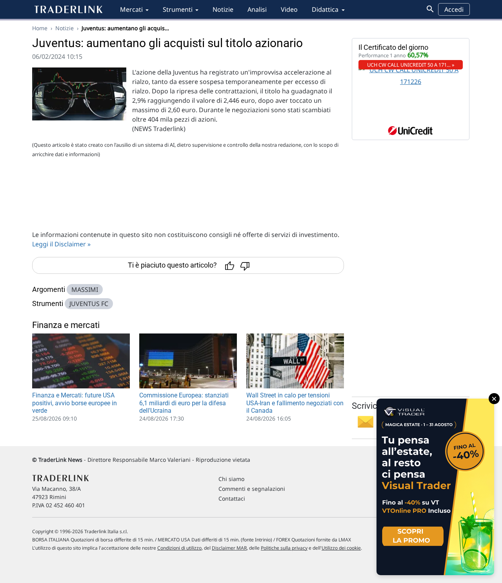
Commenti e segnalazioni (251, 488)
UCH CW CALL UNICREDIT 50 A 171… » (411, 64)
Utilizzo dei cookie (341, 548)
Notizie (223, 9)
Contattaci (231, 498)
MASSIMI (84, 289)
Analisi (257, 9)
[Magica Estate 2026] (435, 487)
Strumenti (178, 9)
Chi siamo (231, 479)
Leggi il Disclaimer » (61, 244)
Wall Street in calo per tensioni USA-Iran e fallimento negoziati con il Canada (295, 403)
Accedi (454, 9)
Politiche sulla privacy (284, 548)
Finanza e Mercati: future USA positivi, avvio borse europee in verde (74, 403)
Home (39, 28)
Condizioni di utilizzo (179, 548)
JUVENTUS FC (88, 303)
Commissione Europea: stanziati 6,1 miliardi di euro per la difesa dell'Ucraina (184, 403)
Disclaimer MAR (229, 548)
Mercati (131, 9)
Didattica (325, 9)
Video (289, 9)
